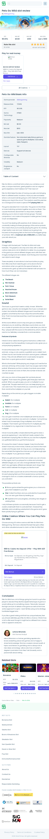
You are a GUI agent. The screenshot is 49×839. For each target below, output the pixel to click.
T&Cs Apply (6, 81)
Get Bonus (11, 76)
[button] (14, 693)
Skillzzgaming (9, 14)
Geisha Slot (6, 730)
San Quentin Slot (8, 744)
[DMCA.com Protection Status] (7, 794)
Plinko (23, 676)
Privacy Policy (9, 832)
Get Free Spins (10, 688)
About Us (5, 769)
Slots (18, 700)
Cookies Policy (39, 832)
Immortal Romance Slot (11, 759)
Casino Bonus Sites (8, 700)
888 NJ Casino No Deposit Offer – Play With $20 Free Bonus (12, 71)
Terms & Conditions (24, 832)
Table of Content (10, 176)
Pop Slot (5, 754)
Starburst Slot (7, 725)
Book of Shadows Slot (10, 734)
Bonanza (7, 675)
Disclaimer (6, 779)
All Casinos (23, 88)
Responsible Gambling (11, 784)
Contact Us (6, 774)
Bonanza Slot (7, 720)
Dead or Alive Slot (8, 749)
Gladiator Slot (7, 739)
